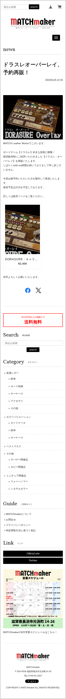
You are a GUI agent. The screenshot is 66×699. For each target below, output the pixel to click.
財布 (13, 378)
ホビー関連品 (18, 466)
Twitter (33, 560)
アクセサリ (17, 401)
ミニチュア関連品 (16, 475)
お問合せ (11, 519)
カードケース (18, 422)
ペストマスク (13, 446)
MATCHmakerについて (19, 514)
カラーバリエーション (18, 417)
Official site (33, 553)
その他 (14, 408)
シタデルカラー (19, 488)
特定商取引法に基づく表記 (21, 530)
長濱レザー (12, 373)
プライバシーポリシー (18, 525)
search (34, 6)
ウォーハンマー (19, 481)
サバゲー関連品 (19, 459)
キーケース (17, 393)
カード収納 (17, 386)
